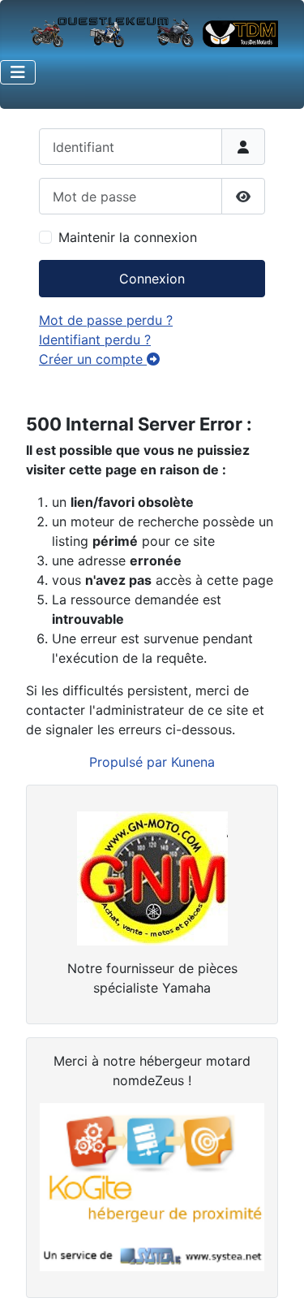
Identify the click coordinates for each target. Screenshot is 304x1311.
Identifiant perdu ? (95, 339)
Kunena (193, 762)
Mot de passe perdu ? (106, 320)
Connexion (152, 278)
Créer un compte (93, 359)
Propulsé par (130, 762)
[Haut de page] (275, 1281)
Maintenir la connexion (127, 237)
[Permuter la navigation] (18, 72)
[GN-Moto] (152, 876)
